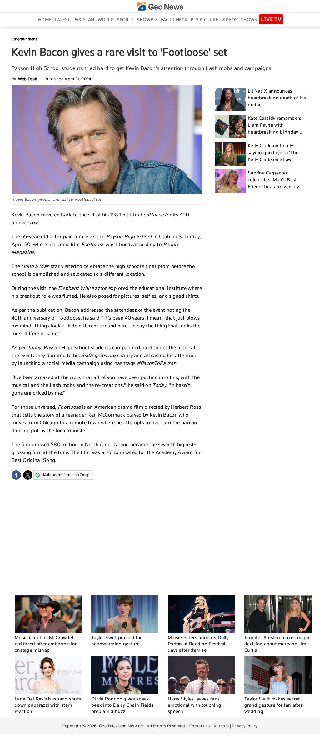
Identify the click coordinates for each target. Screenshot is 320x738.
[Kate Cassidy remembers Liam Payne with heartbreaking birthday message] (230, 126)
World (106, 20)
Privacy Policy (245, 725)
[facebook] (16, 475)
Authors (221, 725)
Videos (230, 20)
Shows (249, 20)
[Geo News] (160, 6)
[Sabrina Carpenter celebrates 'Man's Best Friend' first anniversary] (230, 181)
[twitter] (27, 475)
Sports (125, 20)
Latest (62, 20)
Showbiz (147, 20)
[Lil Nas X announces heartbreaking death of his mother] (230, 99)
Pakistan (83, 20)
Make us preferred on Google (67, 475)
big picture (204, 20)
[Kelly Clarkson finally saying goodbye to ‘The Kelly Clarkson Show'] (230, 154)
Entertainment (24, 39)
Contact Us (199, 725)
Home (45, 20)
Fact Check (174, 20)
